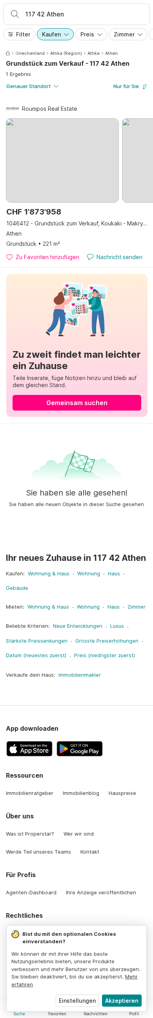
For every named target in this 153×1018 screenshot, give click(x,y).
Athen (111, 53)
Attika (93, 53)
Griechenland (30, 53)
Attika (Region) (66, 53)
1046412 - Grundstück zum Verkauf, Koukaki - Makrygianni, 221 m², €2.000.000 (77, 223)
